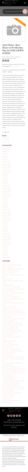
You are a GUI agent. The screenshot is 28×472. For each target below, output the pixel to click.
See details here (15, 66)
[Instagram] (14, 416)
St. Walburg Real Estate (8, 379)
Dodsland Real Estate (8, 295)
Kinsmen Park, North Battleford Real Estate (14, 313)
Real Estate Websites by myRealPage (17, 436)
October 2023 (6, 217)
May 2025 (5, 179)
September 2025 (6, 171)
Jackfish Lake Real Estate (9, 307)
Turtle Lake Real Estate (8, 390)
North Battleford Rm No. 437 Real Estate (13, 357)
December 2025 (6, 165)
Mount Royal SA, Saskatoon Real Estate (12, 351)
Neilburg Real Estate (7, 354)
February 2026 (6, 161)
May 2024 (5, 203)
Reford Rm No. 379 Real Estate (10, 367)
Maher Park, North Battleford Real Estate (13, 319)
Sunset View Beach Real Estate (10, 384)
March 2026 (5, 159)
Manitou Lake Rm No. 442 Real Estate (12, 323)
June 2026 (5, 153)
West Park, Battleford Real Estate (11, 400)
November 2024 (6, 191)
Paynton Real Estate (7, 364)
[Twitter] (11, 416)
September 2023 (6, 219)
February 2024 (6, 209)
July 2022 (4, 247)
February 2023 (6, 233)
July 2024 (4, 199)
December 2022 (6, 237)
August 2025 (5, 173)
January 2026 (5, 163)
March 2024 (5, 207)
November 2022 (6, 239)
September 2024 (6, 195)
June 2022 (5, 249)
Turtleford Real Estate (8, 396)
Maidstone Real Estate (8, 321)
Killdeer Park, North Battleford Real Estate (13, 311)
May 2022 (5, 251)
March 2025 (5, 183)
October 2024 (6, 193)
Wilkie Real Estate (7, 403)
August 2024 (5, 197)
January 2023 (5, 235)
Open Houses (6, 141)
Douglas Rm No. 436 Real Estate (10, 297)
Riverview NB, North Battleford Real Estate (14, 369)
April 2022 (5, 253)
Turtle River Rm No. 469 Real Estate (11, 393)
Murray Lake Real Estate (8, 353)
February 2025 (6, 185)
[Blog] (20, 416)
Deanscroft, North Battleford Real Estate (13, 293)
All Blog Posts (5, 137)
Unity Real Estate (6, 398)
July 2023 (4, 223)
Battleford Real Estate (11, 58)
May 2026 (5, 155)
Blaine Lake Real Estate (8, 273)
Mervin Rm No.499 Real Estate (10, 349)
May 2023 (5, 227)
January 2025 (5, 187)
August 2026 (5, 149)
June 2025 (5, 177)
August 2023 (5, 221)
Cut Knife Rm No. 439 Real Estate (11, 287)
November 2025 (6, 167)
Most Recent (5, 147)
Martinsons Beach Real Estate (10, 329)
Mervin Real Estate (7, 347)
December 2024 (6, 189)
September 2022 (6, 243)
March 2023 (5, 231)
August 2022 (5, 245)
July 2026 (4, 151)
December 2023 (6, 213)
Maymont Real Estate (8, 334)
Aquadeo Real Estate (7, 263)
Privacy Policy (6, 436)
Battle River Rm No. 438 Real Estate (12, 265)
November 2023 (6, 215)
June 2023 (5, 225)
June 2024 (5, 201)
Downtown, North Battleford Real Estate (13, 299)
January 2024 (5, 211)
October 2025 (6, 169)
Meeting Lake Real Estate (9, 341)
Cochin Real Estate (7, 279)
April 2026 (5, 157)
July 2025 (4, 175)
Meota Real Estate (7, 343)
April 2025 (5, 181)
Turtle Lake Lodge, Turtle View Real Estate (13, 389)
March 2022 (5, 255)
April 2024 (5, 205)
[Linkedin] (17, 416)
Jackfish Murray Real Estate (9, 309)
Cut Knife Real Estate (8, 285)
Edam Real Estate (7, 301)
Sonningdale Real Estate (8, 377)
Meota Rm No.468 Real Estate (10, 344)
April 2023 (5, 229)
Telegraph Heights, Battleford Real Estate (13, 387)
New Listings (5, 139)
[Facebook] (8, 416)
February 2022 (6, 257)
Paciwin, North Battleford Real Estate (12, 363)
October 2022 (6, 241)
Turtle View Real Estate (8, 394)
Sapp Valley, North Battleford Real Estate (13, 370)
